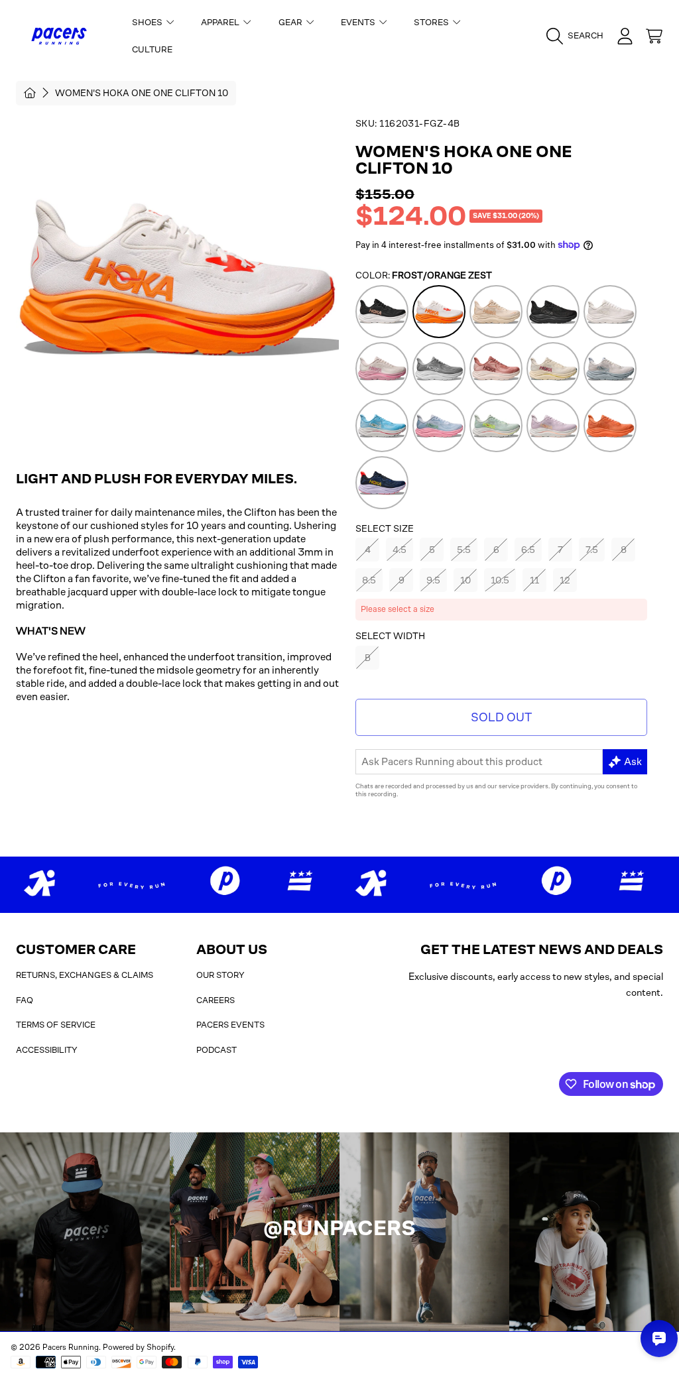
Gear (291, 22)
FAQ (24, 1000)
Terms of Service (55, 1025)
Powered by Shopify (138, 1347)
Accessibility (47, 1050)
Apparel (221, 22)
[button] (578, 35)
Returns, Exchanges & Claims (84, 975)
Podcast (216, 1050)
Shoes (148, 22)
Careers (215, 1000)
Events (359, 22)
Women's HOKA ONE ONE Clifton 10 (141, 93)
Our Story (220, 975)
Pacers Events (230, 1025)
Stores (432, 22)
